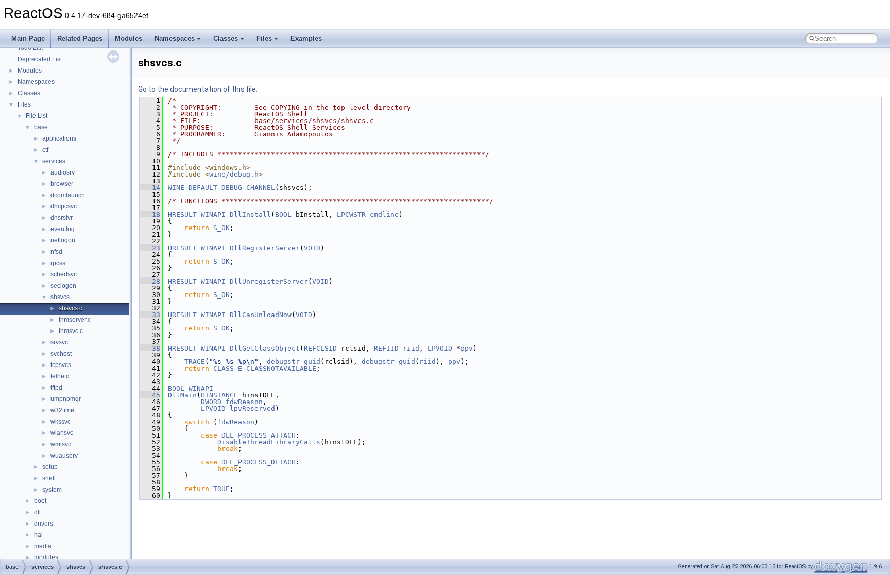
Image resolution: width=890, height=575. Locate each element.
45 (150, 395)
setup (50, 467)
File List (36, 115)
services (53, 161)
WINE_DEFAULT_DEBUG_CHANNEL (221, 187)
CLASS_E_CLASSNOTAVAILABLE (264, 368)
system (52, 489)
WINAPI (213, 214)
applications (59, 138)
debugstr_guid (293, 361)
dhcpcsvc (63, 206)
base (41, 127)
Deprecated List (40, 59)
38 (150, 348)
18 (150, 214)
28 (150, 281)
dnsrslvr (61, 217)
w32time (62, 410)
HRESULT (182, 214)
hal (38, 534)
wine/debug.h (234, 174)
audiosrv (62, 172)
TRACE (194, 361)
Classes (225, 38)
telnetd (60, 376)
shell (49, 478)
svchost (61, 353)
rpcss (57, 263)
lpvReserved (252, 408)
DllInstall (250, 214)
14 (150, 187)
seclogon (63, 285)
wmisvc (60, 444)
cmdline (384, 214)
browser (61, 183)
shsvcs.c (70, 308)
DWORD (211, 402)
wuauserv (64, 455)
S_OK (221, 228)
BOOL (283, 214)
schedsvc (63, 274)
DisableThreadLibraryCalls (268, 442)
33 (150, 315)
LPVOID (439, 348)
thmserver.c (75, 319)
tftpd (56, 387)
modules (46, 557)
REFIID (386, 348)
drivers (43, 523)
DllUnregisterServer (269, 281)
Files (264, 38)
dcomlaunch (67, 195)
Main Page (28, 38)
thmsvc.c (71, 331)
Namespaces (175, 38)
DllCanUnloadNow (261, 315)
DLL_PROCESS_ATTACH (258, 435)
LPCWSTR (351, 214)
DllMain (182, 395)
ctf (45, 149)
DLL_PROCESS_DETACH (258, 462)
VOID (312, 248)
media (43, 546)
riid (411, 348)
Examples (306, 38)
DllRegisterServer (265, 248)
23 (150, 248)
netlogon (62, 240)
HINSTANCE (219, 395)
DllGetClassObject (265, 348)
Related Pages (79, 38)
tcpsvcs (60, 365)
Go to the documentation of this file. (198, 89)
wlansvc (61, 433)
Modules (128, 38)
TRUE (221, 489)
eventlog (62, 229)
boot (40, 500)
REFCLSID (320, 348)
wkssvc (60, 421)
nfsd (56, 251)
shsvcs (60, 297)
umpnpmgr (65, 399)
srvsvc (59, 342)
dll (37, 512)
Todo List (30, 47)
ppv (466, 348)
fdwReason (244, 402)
